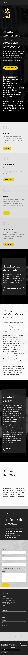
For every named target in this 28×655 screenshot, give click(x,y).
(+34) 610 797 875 (6, 605)
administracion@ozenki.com (9, 602)
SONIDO (7, 148)
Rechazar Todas (6, 649)
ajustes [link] (13, 647)
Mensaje (4, 571)
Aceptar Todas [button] (16, 649)
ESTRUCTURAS (8, 244)
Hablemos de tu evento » (14, 290)
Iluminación (5, 620)
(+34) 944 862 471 (6, 604)
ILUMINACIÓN (8, 179)
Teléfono (4, 556)
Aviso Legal (5, 635)
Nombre (4, 549)
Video (3, 623)
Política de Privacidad (15, 635)
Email (4, 562)
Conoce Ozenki (11, 68)
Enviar (5, 585)
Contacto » (9, 449)
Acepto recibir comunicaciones (12, 568)
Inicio (3, 615)
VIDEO (6, 213)
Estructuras (4, 625)
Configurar (5, 652)
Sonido (3, 617)
